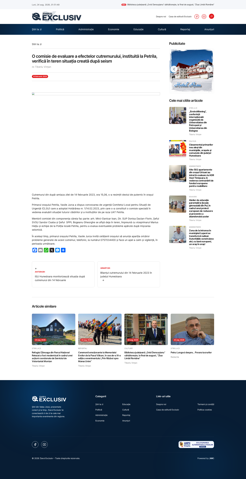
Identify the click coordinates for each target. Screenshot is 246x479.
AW (211, 458)
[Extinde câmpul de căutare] (211, 16)
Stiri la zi (37, 44)
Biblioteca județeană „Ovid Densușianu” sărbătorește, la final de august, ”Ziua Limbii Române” (168, 4)
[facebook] (196, 16)
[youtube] (204, 16)
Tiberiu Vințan (43, 66)
